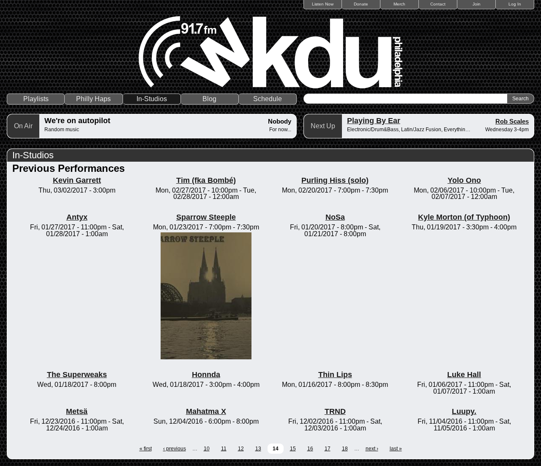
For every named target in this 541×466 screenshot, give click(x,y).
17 (328, 449)
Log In (514, 4)
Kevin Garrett (77, 180)
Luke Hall (464, 374)
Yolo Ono (464, 180)
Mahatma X (206, 411)
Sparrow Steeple (206, 217)
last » (396, 449)
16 (310, 449)
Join (477, 4)
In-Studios (152, 98)
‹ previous (174, 449)
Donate (361, 4)
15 (293, 449)
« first (145, 449)
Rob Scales (512, 121)
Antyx (76, 217)
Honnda (206, 374)
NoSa (335, 217)
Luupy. (464, 411)
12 (241, 449)
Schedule (267, 98)
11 (224, 449)
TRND (335, 411)
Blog (209, 98)
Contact (437, 4)
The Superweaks (77, 374)
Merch (399, 4)
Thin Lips (335, 374)
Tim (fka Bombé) (206, 180)
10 (207, 449)
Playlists (36, 98)
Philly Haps (93, 98)
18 (345, 449)
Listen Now (322, 4)
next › (372, 449)
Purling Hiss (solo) (335, 180)
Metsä (76, 411)
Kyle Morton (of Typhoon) (464, 217)
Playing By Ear (373, 120)
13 (258, 449)
